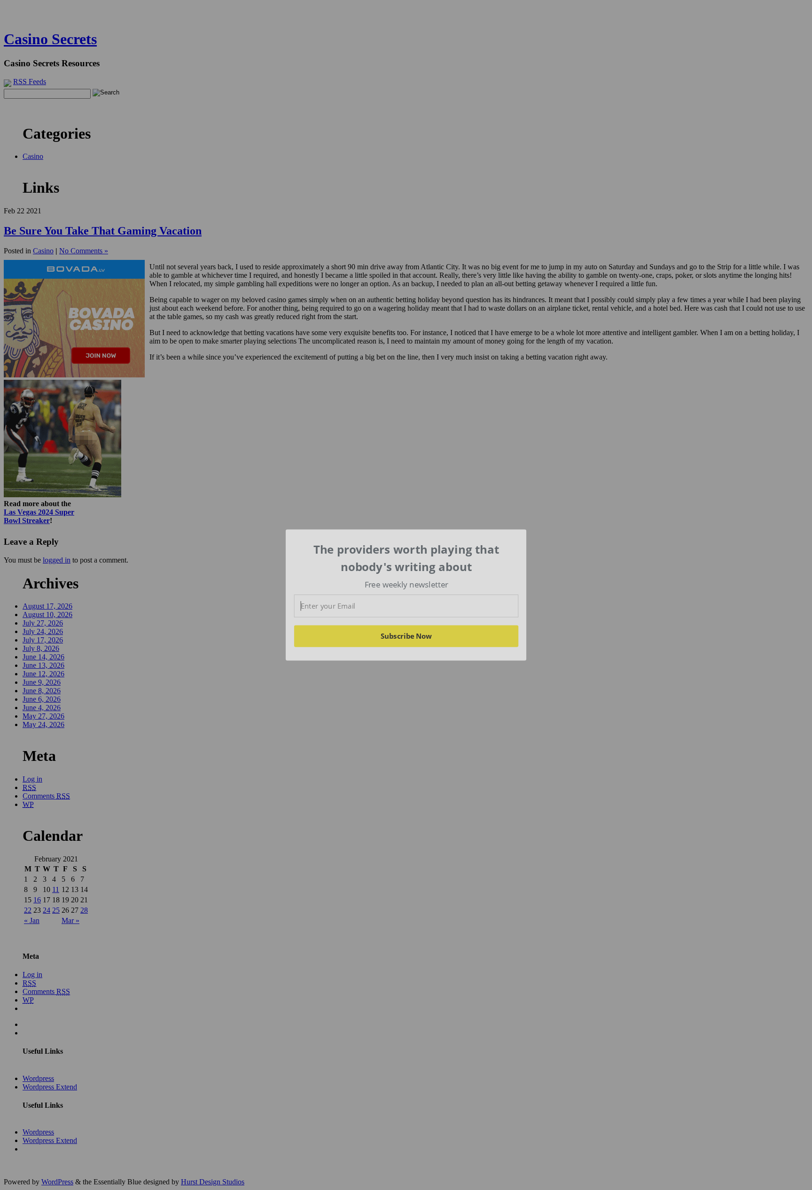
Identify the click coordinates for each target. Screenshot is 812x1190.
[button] (406, 558)
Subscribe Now (406, 636)
